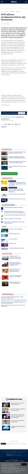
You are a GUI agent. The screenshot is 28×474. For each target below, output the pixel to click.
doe (5, 124)
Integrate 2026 (12, 243)
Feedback (24, 450)
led (12, 124)
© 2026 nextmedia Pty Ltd (16, 455)
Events (4, 226)
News (6, 11)
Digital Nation (16, 460)
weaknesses (4, 126)
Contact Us (4, 450)
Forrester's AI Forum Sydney (15, 229)
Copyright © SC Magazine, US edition (7, 120)
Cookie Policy (8, 472)
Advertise (7, 452)
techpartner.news (8, 460)
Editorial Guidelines (14, 450)
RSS (22, 452)
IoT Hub (21, 460)
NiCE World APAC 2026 (14, 234)
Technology (12, 11)
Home (2, 11)
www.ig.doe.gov (5, 105)
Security (18, 11)
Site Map (19, 452)
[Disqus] (14, 326)
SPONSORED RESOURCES (8, 204)
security (16, 124)
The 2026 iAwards (13, 239)
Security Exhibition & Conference (16, 248)
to (19, 124)
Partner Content (7, 177)
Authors (20, 450)
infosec (9, 124)
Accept (24, 464)
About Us (8, 450)
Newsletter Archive (13, 452)
